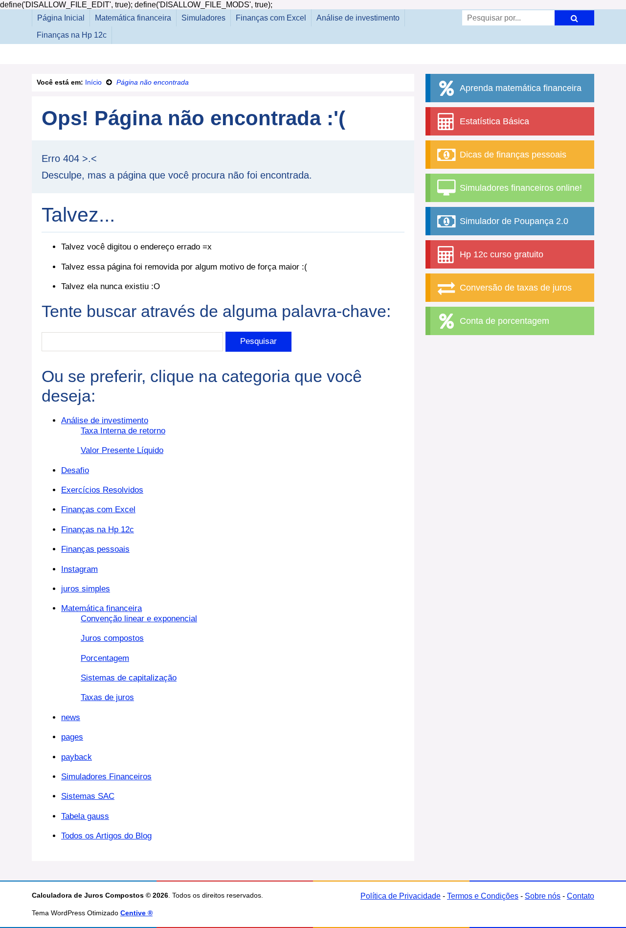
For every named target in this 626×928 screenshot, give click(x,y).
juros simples (85, 588)
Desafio (75, 470)
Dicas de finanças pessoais (511, 154)
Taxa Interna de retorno (123, 430)
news (70, 717)
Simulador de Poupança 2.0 (512, 221)
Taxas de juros (107, 697)
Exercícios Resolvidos (102, 490)
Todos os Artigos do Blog (106, 835)
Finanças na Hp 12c (72, 35)
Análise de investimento (358, 18)
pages (72, 737)
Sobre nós (542, 896)
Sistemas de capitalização (129, 677)
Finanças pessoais (95, 549)
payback (76, 757)
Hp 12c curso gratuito (500, 254)
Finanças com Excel (271, 18)
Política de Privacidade (400, 896)
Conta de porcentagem (503, 321)
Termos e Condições (482, 896)
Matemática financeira (133, 18)
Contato (580, 896)
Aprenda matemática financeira (519, 88)
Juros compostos (112, 638)
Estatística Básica (493, 121)
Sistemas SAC (87, 796)
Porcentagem (105, 658)
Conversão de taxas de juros (514, 288)
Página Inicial (61, 18)
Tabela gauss (85, 816)
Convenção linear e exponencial (139, 618)
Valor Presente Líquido (122, 450)
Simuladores (203, 18)
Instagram (79, 569)
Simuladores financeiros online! (519, 188)
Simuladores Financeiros (106, 776)
